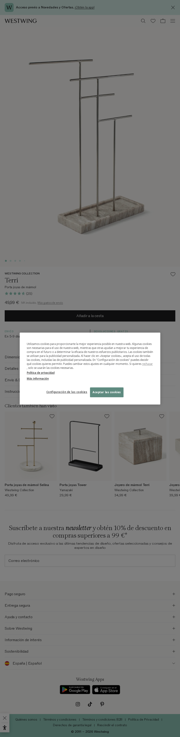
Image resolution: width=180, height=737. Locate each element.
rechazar (147, 364)
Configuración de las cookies (66, 392)
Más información (38, 378)
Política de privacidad (41, 372)
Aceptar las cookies (107, 392)
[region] (90, 368)
